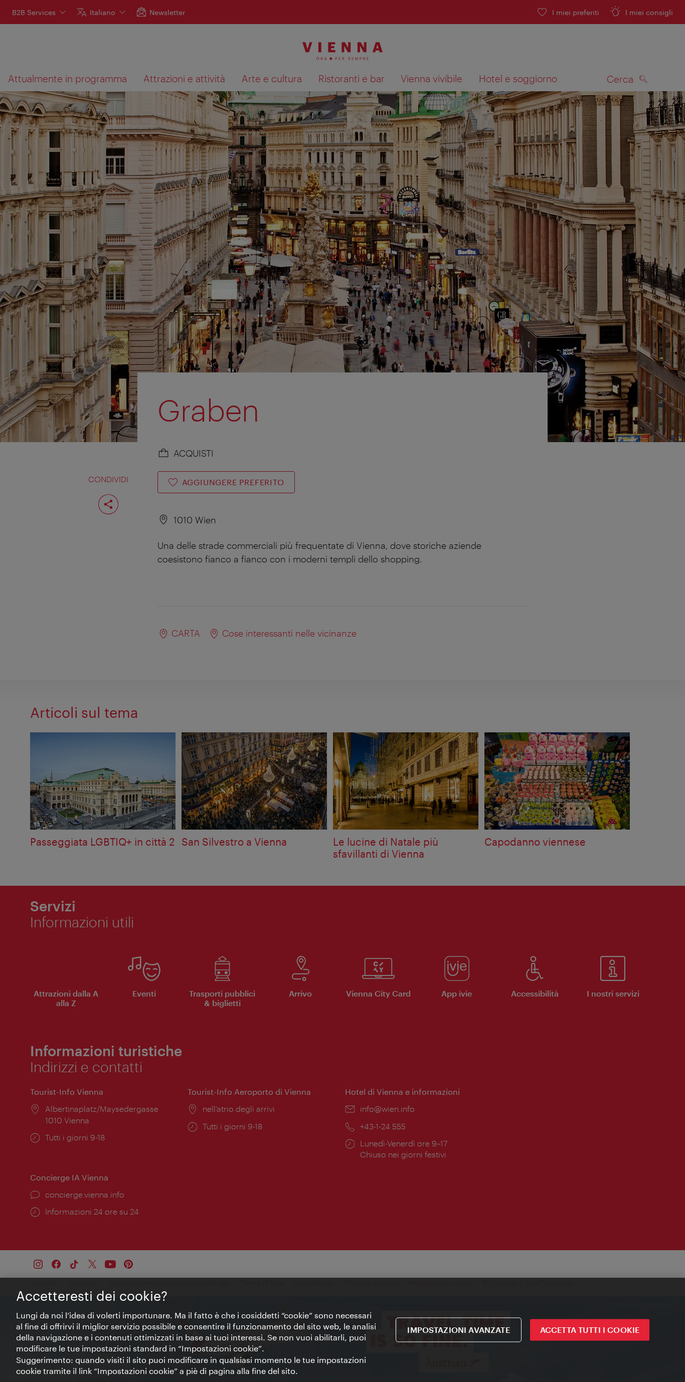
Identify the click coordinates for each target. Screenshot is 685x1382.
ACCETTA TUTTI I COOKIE (590, 1330)
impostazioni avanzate (458, 1330)
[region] (342, 1330)
